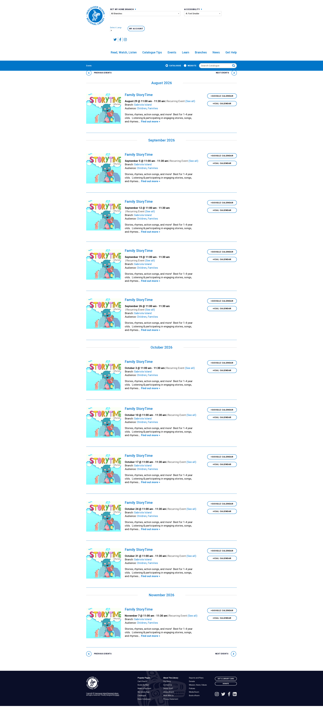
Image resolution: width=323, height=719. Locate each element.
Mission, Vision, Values (198, 685)
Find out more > (150, 121)
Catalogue (175, 66)
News (216, 52)
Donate (192, 681)
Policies (192, 688)
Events (172, 52)
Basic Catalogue (145, 699)
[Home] (110, 683)
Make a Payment (145, 688)
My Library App (144, 692)
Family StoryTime (139, 95)
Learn (185, 52)
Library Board (169, 692)
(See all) (190, 101)
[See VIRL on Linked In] (235, 694)
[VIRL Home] (95, 15)
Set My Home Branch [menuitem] (122, 9)
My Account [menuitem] (136, 29)
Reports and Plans (197, 678)
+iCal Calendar (222, 103)
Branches (201, 52)
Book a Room (195, 695)
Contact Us (168, 685)
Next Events (223, 73)
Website (192, 66)
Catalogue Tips (152, 52)
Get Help (231, 52)
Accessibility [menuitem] (192, 9)
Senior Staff (169, 688)
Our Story (168, 681)
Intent (117, 695)
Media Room (194, 692)
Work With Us (169, 695)
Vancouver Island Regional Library (106, 693)
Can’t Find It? (143, 681)
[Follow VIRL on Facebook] (120, 39)
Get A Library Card (226, 679)
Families (153, 108)
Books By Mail (144, 685)
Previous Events (102, 73)
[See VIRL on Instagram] (125, 39)
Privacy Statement (171, 699)
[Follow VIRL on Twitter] (115, 39)
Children (142, 108)
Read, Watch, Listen (124, 52)
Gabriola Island (143, 104)
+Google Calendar (222, 96)
